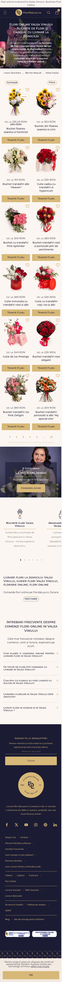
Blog (7, 920)
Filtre (52, 82)
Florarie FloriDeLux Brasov (18, 843)
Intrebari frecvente (14, 849)
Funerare (34, 876)
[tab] (20, 560)
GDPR (8, 911)
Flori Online (10, 881)
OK (31, 975)
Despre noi (10, 838)
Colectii (9, 876)
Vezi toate (31, 599)
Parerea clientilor (14, 861)
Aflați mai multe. (40, 966)
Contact (24, 838)
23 (51, 437)
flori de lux (28, 12)
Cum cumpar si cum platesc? (19, 855)
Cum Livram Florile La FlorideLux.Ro (23, 867)
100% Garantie (32, 890)
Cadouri (21, 876)
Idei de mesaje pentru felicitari (29, 920)
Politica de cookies (37, 905)
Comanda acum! (31, 488)
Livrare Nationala (13, 896)
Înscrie (31, 761)
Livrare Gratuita (13, 890)
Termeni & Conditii (14, 905)
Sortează (12, 82)
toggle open (5, 12)
